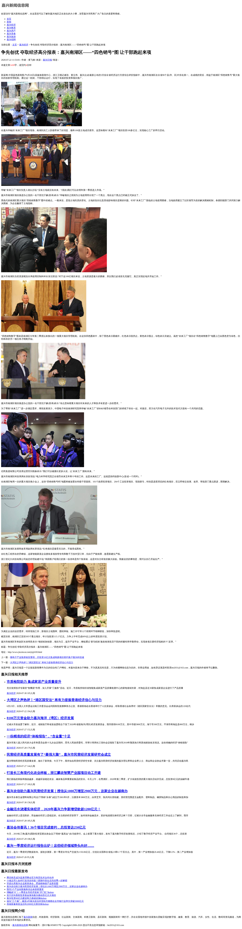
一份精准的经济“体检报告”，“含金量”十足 (39, 736)
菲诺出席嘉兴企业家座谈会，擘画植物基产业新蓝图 (32, 883)
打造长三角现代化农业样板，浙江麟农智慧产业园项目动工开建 (54, 773)
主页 (14, 45)
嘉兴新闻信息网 (20, 925)
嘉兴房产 (11, 30)
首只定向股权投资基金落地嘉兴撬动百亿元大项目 (31, 895)
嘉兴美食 (11, 33)
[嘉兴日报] (15, 9)
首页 (9, 19)
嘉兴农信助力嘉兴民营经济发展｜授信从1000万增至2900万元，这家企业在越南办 (67, 791)
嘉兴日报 (47, 60)
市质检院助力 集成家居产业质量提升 (34, 681)
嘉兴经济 (11, 25)
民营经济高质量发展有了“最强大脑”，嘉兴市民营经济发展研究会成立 (59, 754)
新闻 (9, 22)
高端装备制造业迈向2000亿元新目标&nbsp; (28, 904)
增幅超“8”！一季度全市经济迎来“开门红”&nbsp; (30, 892)
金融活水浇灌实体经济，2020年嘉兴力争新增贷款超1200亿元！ (54, 809)
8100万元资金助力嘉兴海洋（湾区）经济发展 (40, 718)
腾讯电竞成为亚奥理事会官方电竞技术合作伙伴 (30, 877)
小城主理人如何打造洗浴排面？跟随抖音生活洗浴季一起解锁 (37, 880)
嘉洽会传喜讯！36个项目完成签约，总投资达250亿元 (46, 827)
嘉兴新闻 (28, 917)
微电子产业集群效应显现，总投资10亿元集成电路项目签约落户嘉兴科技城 (47, 657)
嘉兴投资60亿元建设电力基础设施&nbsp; (27, 898)
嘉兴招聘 (11, 39)
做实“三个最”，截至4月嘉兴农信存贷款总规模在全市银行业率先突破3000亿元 (45, 901)
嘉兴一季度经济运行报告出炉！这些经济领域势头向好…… (50, 845)
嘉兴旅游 (11, 36)
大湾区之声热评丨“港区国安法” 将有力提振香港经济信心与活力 (41, 662)
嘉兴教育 (11, 28)
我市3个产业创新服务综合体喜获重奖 (25, 889)
